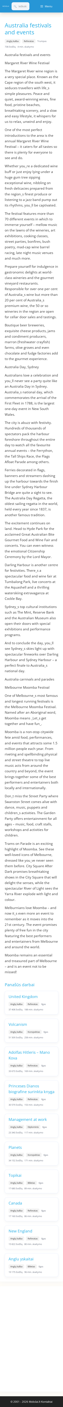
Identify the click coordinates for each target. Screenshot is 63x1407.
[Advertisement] (26, 1338)
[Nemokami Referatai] (6, 6)
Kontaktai (46, 1401)
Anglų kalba (12, 41)
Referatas (29, 41)
